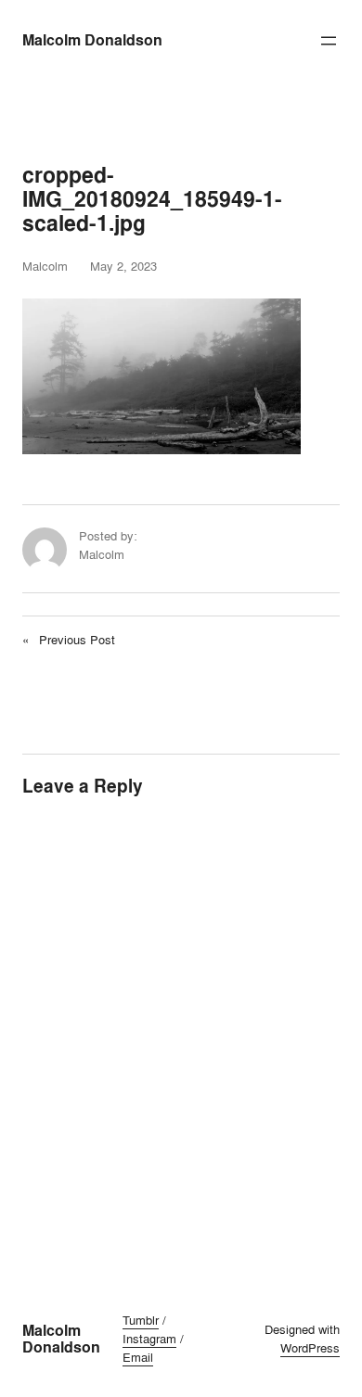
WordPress (310, 1348)
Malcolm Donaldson (92, 40)
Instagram (149, 1338)
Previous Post (77, 639)
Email (138, 1357)
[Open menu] (328, 41)
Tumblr (141, 1320)
